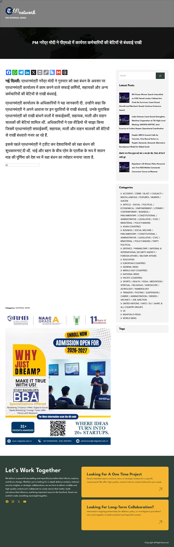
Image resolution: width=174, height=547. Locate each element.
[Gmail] (58, 73)
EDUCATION (128, 260)
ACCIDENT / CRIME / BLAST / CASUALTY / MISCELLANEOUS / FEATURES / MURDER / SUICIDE (142, 197)
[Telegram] (21, 73)
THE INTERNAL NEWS (15, 18)
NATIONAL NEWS (23, 308)
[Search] (160, 76)
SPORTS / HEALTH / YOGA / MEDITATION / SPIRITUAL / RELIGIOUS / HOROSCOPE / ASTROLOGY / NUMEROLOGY (142, 285)
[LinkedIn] (27, 73)
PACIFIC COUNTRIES (132, 278)
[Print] (40, 73)
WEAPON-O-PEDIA (132, 315)
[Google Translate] (52, 73)
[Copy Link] (46, 73)
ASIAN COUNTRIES (132, 227)
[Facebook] (8, 73)
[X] (33, 73)
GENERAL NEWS (130, 267)
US (124, 311)
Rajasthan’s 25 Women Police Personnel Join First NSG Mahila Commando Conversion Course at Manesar (148, 168)
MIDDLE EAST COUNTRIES (135, 271)
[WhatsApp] (15, 73)
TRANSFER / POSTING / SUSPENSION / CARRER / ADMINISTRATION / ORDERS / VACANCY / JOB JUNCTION (140, 296)
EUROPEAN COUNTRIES (134, 263)
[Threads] (65, 73)
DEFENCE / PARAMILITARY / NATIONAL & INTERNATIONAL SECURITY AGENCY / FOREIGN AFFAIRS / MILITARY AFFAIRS (141, 252)
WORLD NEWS (129, 318)
